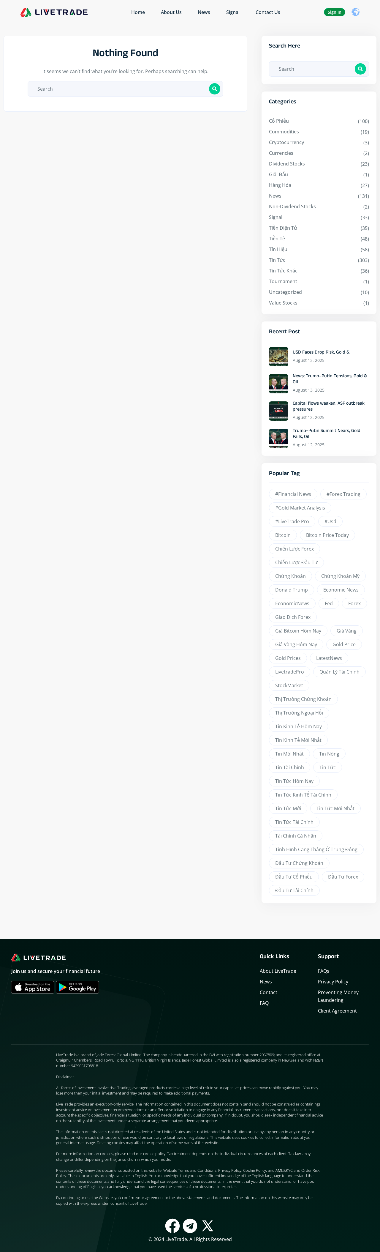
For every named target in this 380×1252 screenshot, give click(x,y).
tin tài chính (289, 767)
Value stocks (283, 302)
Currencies (281, 153)
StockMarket (289, 685)
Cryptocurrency (286, 142)
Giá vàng (347, 630)
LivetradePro (289, 671)
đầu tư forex (343, 876)
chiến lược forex (294, 548)
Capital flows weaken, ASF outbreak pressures (329, 407)
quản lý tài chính (339, 671)
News (204, 12)
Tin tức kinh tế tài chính (303, 794)
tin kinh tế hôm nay (298, 726)
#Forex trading (343, 494)
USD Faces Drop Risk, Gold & (321, 353)
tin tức (327, 767)
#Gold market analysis (300, 507)
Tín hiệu (278, 249)
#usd (330, 521)
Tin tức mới (288, 808)
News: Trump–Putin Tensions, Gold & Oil (330, 379)
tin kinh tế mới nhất (298, 740)
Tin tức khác (283, 270)
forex (354, 603)
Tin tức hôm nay (294, 781)
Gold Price (344, 644)
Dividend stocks (287, 163)
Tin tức (277, 260)
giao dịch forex (293, 617)
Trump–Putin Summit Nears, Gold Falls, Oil (326, 434)
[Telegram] (190, 1225)
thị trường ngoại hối (299, 712)
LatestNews (329, 658)
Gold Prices (288, 658)
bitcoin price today (327, 535)
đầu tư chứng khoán (299, 863)
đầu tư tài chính (294, 890)
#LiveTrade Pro (292, 521)
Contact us (268, 12)
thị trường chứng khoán (303, 699)
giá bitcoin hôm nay (298, 630)
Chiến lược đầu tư (296, 562)
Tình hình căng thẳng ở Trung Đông (316, 849)
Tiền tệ (277, 238)
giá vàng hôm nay (296, 644)
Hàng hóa (280, 185)
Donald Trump (291, 589)
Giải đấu (278, 174)
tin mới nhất (289, 753)
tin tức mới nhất (335, 808)
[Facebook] (172, 1225)
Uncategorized (285, 292)
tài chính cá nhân (295, 835)
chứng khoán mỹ (340, 576)
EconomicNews (292, 603)
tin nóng (329, 753)
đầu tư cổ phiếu (294, 876)
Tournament (283, 281)
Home (138, 12)
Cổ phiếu (279, 121)
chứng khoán (290, 576)
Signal (233, 12)
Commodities (284, 131)
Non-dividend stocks (292, 206)
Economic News (341, 589)
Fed (329, 603)
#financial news (293, 494)
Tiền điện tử (283, 228)
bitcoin (283, 535)
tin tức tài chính (294, 822)
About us (171, 12)
